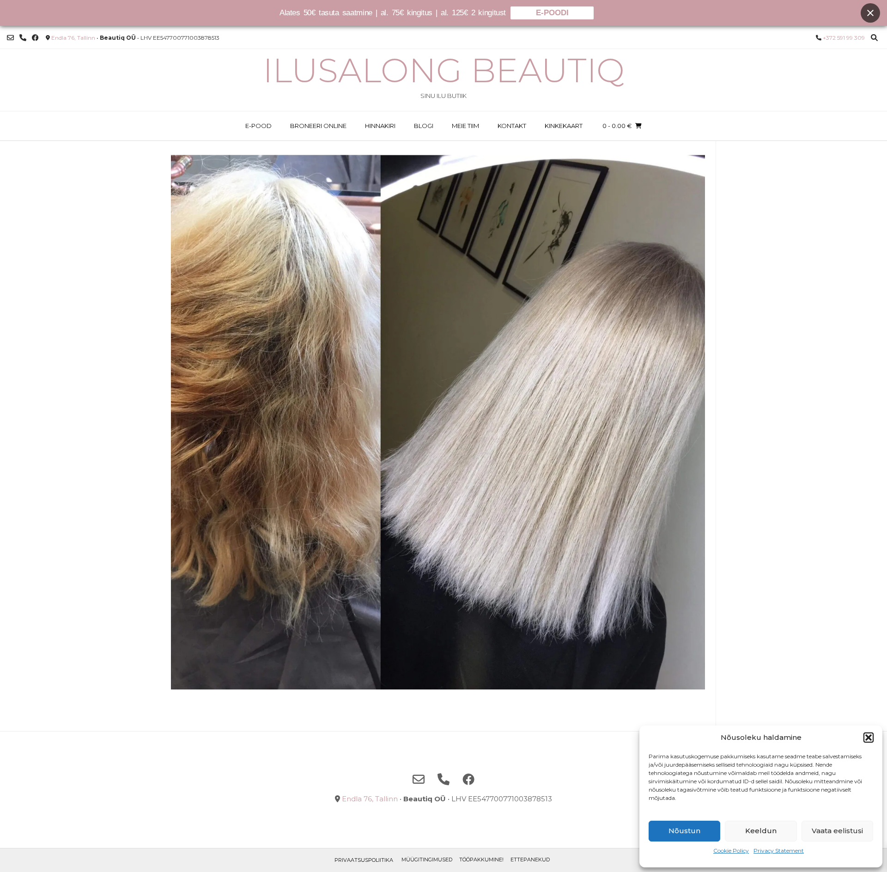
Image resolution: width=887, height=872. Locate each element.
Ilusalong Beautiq (444, 70)
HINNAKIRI (380, 125)
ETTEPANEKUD (530, 859)
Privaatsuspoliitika (363, 860)
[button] (868, 737)
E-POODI (552, 12)
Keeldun (761, 830)
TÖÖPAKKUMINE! (481, 859)
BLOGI (423, 125)
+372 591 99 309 (844, 37)
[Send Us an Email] (10, 37)
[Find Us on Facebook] (35, 37)
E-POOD (258, 125)
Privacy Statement (778, 850)
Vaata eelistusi (837, 830)
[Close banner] (870, 13)
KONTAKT (512, 125)
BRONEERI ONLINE (318, 125)
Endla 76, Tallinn (73, 37)
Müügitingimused (426, 859)
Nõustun (684, 830)
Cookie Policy (731, 850)
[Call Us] (22, 37)
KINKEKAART (564, 125)
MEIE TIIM (465, 125)
